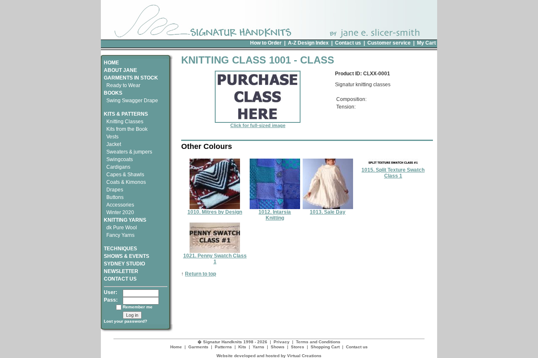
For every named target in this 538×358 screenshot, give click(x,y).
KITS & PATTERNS (126, 114)
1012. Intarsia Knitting (274, 215)
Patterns (223, 347)
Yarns (258, 347)
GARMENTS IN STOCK (131, 78)
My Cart (426, 43)
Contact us (348, 43)
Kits (242, 347)
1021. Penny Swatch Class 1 (215, 259)
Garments (198, 347)
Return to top (200, 274)
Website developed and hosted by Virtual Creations (269, 355)
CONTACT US (120, 279)
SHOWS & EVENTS (126, 256)
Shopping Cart (325, 347)
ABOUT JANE (120, 70)
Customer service (389, 43)
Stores (297, 347)
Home (176, 347)
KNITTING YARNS (125, 220)
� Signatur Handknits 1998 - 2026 (232, 341)
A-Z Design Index (308, 43)
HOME (111, 63)
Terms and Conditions (318, 341)
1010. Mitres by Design (214, 212)
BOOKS (113, 93)
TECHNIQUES (120, 249)
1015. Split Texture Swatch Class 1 (393, 173)
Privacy (282, 341)
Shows (278, 347)
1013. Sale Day (327, 212)
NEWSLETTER (121, 271)
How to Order (266, 43)
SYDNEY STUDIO (124, 264)
